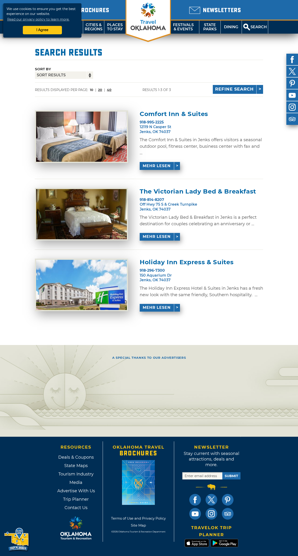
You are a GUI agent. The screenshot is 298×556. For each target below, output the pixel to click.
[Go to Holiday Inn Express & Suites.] (81, 285)
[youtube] (292, 95)
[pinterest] (292, 83)
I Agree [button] (42, 30)
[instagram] (292, 107)
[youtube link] (195, 514)
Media (75, 482)
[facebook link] (195, 500)
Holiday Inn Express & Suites (187, 262)
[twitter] (292, 71)
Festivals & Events (183, 27)
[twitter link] (211, 500)
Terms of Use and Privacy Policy (138, 518)
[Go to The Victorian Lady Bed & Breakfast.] (81, 214)
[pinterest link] (228, 500)
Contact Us (76, 507)
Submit (231, 476)
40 (109, 90)
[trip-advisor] (292, 119)
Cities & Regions (93, 27)
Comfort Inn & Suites (174, 114)
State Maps (76, 465)
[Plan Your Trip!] (16, 539)
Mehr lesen (157, 166)
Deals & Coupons (76, 457)
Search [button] (259, 27)
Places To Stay (115, 27)
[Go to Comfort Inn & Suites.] (81, 136)
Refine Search (234, 89)
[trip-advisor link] (228, 514)
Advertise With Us (76, 490)
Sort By (43, 69)
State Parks (210, 27)
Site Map (138, 525)
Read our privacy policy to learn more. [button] (38, 19)
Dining (231, 27)
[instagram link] (211, 514)
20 (100, 90)
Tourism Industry (76, 474)
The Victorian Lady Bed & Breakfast (198, 191)
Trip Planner (76, 499)
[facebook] (292, 59)
